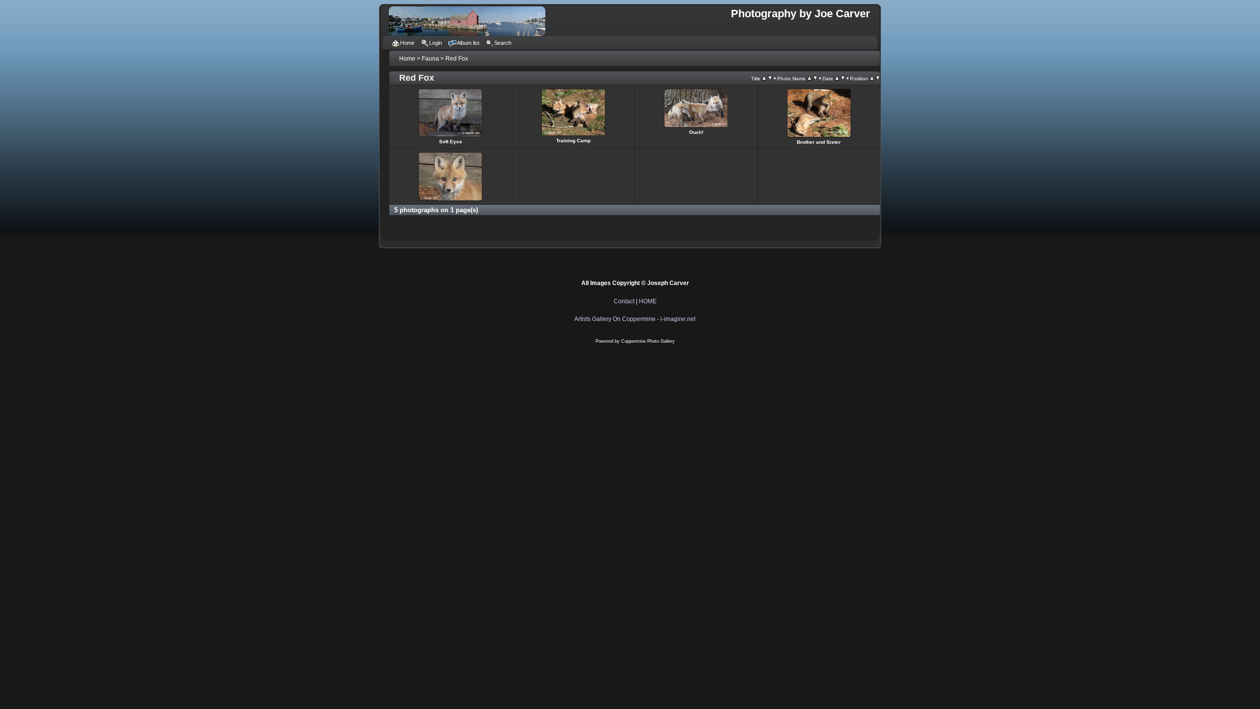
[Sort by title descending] (770, 78)
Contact (624, 301)
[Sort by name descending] (815, 78)
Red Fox (456, 58)
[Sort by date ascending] (837, 78)
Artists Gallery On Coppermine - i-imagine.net (634, 319)
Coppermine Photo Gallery (648, 341)
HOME (648, 301)
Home (407, 58)
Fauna (430, 58)
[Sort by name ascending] (809, 78)
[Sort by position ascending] (872, 78)
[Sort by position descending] (878, 78)
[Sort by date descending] (843, 78)
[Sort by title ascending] (764, 78)
